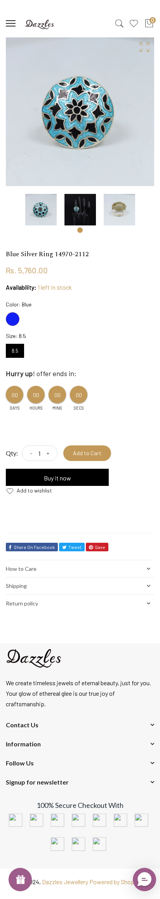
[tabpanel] (41, 209)
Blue (12, 319)
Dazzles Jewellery (65, 881)
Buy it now (57, 478)
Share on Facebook (34, 547)
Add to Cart (87, 453)
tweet (75, 547)
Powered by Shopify (115, 881)
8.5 (15, 349)
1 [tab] (80, 230)
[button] (144, 879)
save (100, 547)
